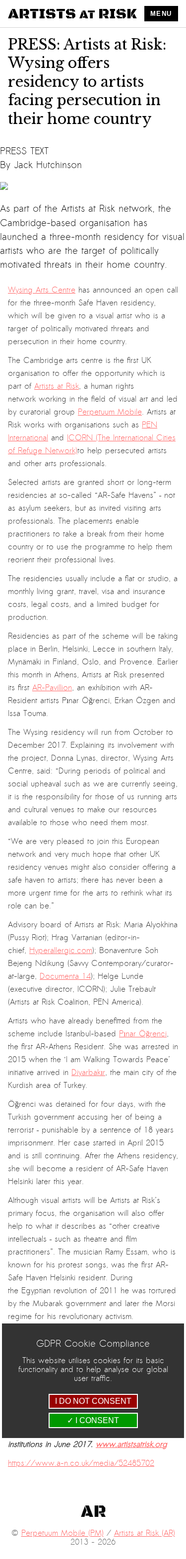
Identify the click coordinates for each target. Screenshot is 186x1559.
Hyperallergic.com (60, 951)
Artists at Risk (56, 386)
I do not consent (93, 1401)
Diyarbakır (88, 1073)
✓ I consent (93, 1420)
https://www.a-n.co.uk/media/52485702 (81, 1463)
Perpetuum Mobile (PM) (62, 1533)
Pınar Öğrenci (143, 1034)
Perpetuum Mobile (110, 412)
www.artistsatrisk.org (131, 1444)
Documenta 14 (65, 976)
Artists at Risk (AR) (144, 1533)
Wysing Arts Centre (41, 290)
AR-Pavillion (52, 688)
